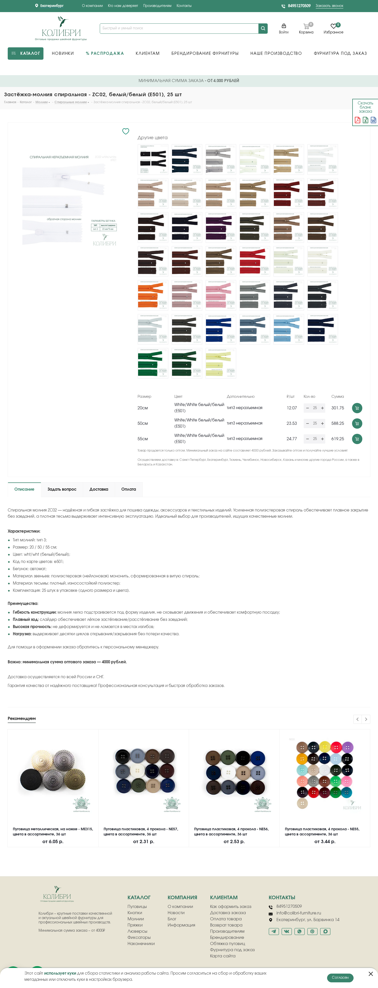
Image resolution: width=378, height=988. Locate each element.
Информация (181, 925)
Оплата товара (226, 919)
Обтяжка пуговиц (227, 944)
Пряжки (135, 925)
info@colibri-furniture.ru (298, 913)
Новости (176, 913)
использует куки (60, 973)
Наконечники (141, 944)
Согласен (340, 978)
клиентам (224, 897)
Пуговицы (137, 907)
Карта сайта (223, 956)
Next (366, 719)
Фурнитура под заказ (232, 950)
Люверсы (137, 931)
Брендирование (227, 938)
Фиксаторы (139, 938)
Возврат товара (226, 925)
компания (182, 897)
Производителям (157, 6)
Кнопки (135, 913)
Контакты (184, 6)
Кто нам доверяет (123, 6)
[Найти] (263, 28)
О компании (92, 6)
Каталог (139, 897)
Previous (358, 719)
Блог (172, 919)
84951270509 (299, 6)
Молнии (136, 919)
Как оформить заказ (230, 907)
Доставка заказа (228, 913)
